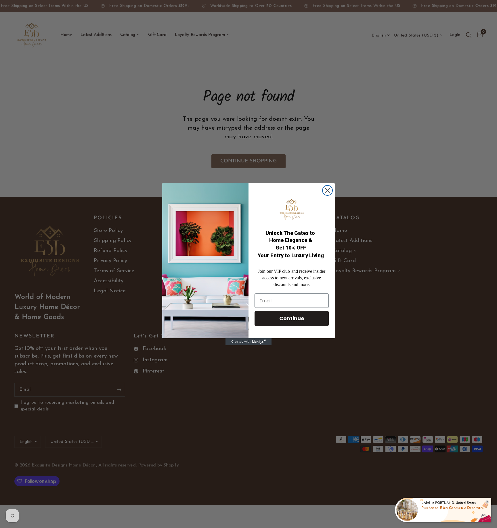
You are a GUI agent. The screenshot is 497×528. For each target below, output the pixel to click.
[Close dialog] (327, 190)
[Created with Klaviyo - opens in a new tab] (248, 341)
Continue (291, 318)
